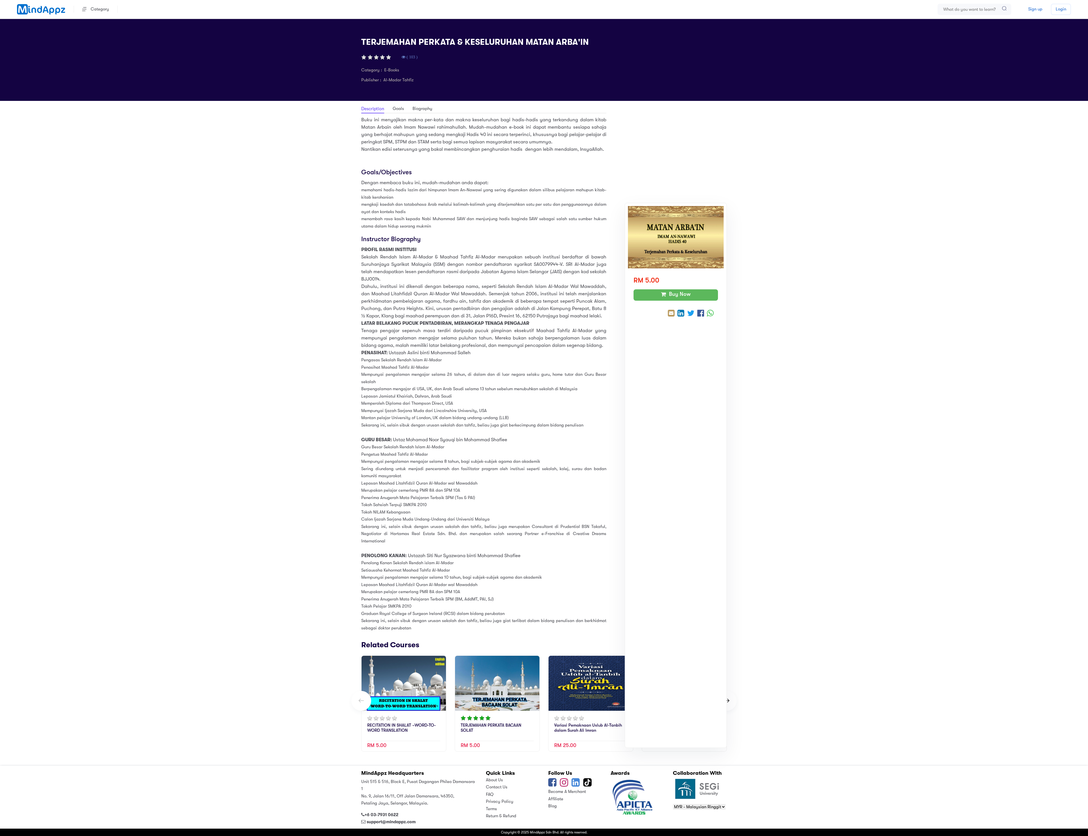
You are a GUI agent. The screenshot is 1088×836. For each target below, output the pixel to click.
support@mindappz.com (391, 821)
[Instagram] (564, 784)
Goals (398, 108)
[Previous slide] (361, 701)
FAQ (490, 794)
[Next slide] (727, 701)
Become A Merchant (567, 791)
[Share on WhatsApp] (710, 314)
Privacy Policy (499, 801)
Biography (422, 108)
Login (1061, 9)
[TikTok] (588, 784)
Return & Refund (501, 815)
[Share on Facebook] (700, 314)
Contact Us (496, 787)
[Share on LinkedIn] (680, 314)
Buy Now (678, 294)
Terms (491, 808)
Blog (552, 806)
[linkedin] (575, 784)
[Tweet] (690, 314)
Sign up (1035, 9)
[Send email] (671, 314)
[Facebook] (552, 784)
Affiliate (555, 798)
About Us (494, 779)
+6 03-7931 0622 (381, 814)
